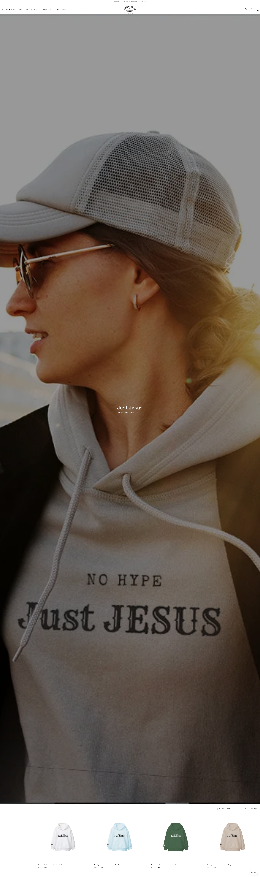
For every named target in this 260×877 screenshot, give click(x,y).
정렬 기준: (221, 808)
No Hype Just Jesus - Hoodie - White (50, 865)
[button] (25, 9)
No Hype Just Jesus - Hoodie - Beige (219, 865)
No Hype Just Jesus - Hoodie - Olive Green (165, 865)
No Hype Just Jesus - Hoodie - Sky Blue (107, 865)
